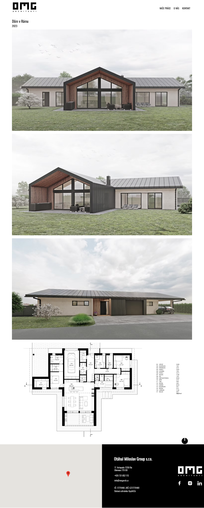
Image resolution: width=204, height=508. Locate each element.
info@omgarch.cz (121, 480)
